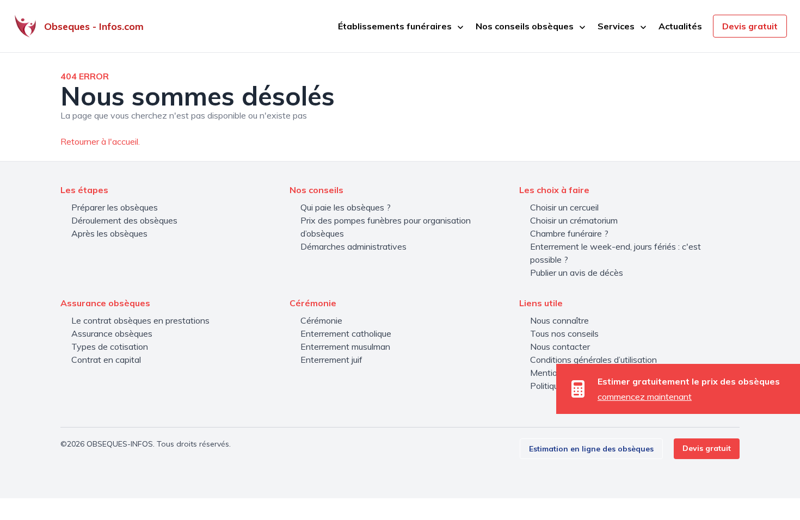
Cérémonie (321, 320)
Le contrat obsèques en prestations (140, 320)
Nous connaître (559, 320)
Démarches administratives (353, 246)
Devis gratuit (750, 26)
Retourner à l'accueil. (100, 141)
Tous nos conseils (564, 333)
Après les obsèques (109, 233)
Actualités (680, 26)
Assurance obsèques (111, 333)
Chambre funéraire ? (569, 233)
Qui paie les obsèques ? (345, 207)
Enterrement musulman (345, 346)
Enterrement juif (331, 359)
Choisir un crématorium (574, 220)
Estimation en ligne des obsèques (591, 449)
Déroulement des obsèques (124, 220)
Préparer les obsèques (114, 207)
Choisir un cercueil (564, 207)
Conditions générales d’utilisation (593, 359)
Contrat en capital (106, 359)
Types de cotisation (109, 346)
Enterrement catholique (345, 333)
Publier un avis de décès (576, 272)
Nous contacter (560, 346)
